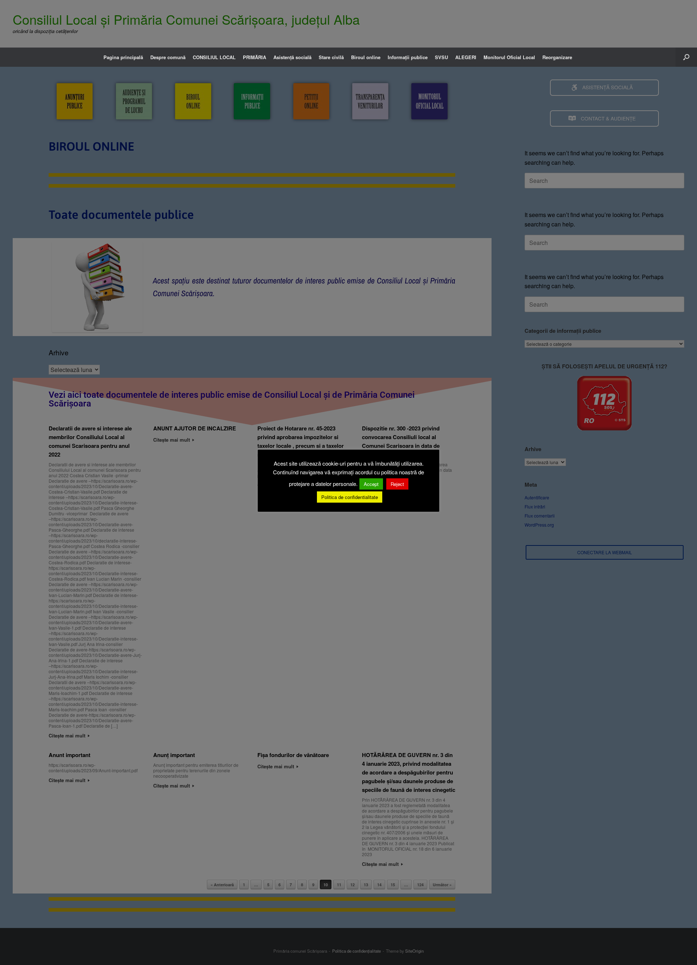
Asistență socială (292, 57)
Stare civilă (331, 57)
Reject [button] (397, 484)
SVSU (441, 57)
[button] (686, 57)
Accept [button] (371, 484)
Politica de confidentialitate (349, 497)
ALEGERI (465, 57)
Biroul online (365, 57)
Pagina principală (123, 57)
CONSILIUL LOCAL (214, 57)
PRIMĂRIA (254, 57)
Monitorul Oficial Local (509, 57)
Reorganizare (557, 57)
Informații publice (408, 57)
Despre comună (168, 57)
